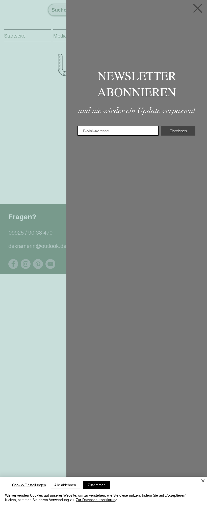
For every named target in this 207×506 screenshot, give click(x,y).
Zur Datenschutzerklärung (96, 499)
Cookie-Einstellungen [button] (29, 484)
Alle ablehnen (65, 484)
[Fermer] (203, 481)
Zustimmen (97, 484)
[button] (197, 8)
